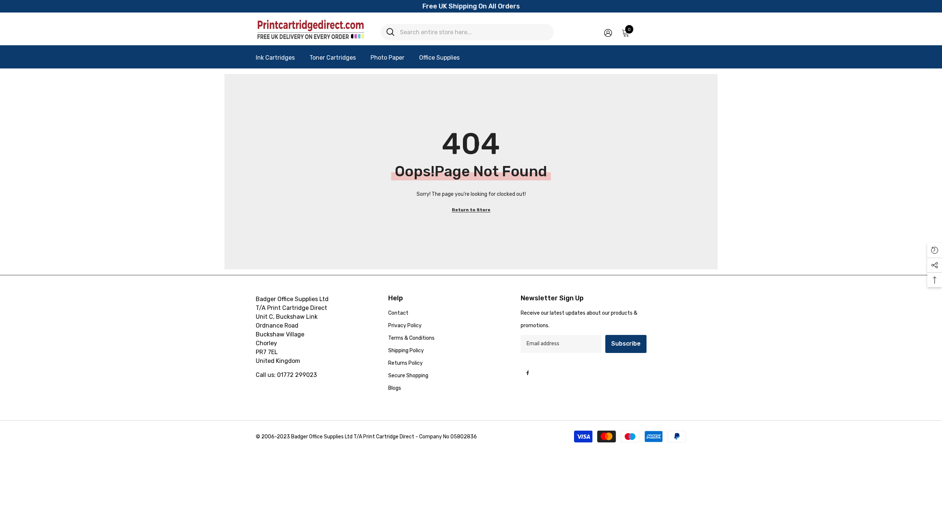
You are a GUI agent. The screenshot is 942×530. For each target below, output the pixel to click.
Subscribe (626, 343)
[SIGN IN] (608, 32)
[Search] (467, 32)
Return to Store (471, 209)
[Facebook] (528, 373)
